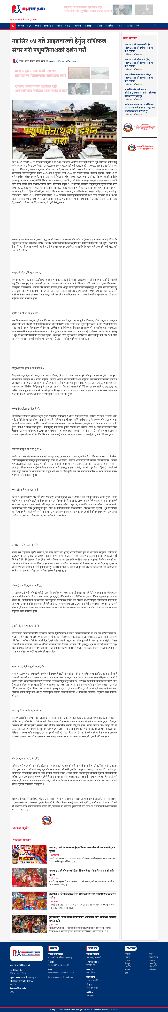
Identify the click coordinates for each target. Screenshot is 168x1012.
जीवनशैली (109, 26)
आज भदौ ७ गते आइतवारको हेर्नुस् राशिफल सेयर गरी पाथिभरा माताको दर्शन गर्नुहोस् (82, 896)
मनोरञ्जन (68, 26)
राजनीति (99, 26)
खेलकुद (78, 26)
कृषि (137, 26)
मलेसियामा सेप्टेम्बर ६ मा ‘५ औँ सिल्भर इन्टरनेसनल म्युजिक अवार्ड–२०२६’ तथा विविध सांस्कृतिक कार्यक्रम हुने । (140, 108)
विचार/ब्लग (48, 26)
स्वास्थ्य (59, 26)
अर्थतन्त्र (38, 26)
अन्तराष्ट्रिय (88, 26)
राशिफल (129, 26)
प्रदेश (29, 26)
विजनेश (119, 26)
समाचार (21, 26)
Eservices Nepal (111, 1009)
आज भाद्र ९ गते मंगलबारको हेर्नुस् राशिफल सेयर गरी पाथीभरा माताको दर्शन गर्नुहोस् (82, 849)
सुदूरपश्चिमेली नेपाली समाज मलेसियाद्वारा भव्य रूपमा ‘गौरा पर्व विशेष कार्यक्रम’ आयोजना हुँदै (82, 919)
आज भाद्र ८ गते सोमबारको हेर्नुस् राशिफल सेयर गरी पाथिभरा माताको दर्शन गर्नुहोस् (81, 873)
